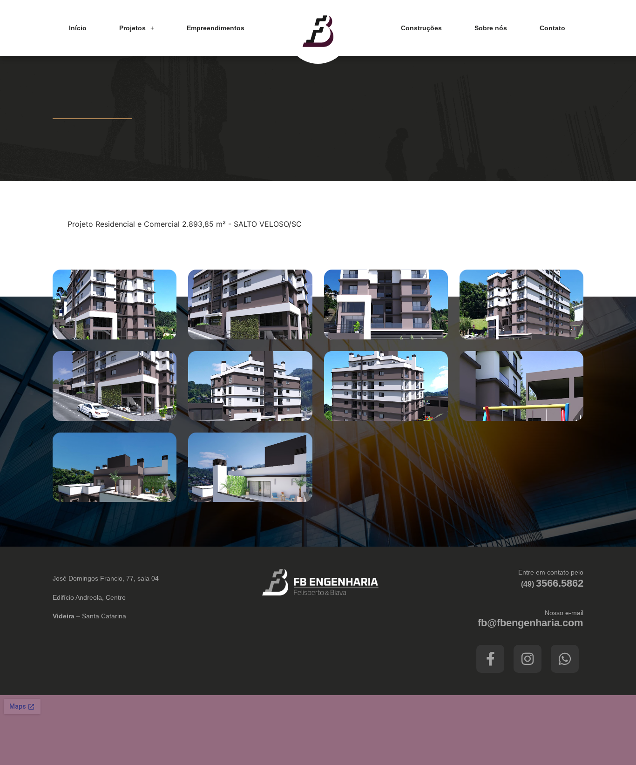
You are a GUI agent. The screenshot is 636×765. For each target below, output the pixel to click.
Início (78, 28)
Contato (552, 28)
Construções (421, 28)
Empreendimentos (215, 28)
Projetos (132, 28)
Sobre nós (490, 28)
